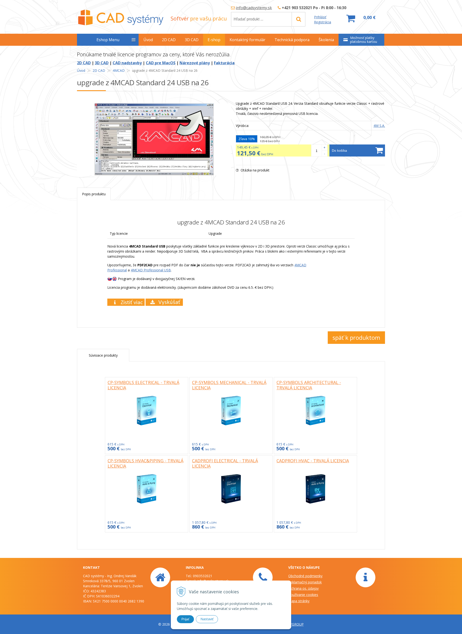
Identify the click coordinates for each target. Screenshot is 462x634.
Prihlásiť (320, 17)
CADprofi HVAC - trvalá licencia (312, 461)
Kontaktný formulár (247, 39)
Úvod (81, 70)
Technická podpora (292, 39)
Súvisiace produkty (103, 355)
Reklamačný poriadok (305, 582)
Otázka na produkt (255, 170)
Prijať (185, 619)
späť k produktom (356, 337)
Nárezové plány (195, 62)
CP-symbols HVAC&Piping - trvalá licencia (145, 463)
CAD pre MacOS (160, 62)
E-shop (214, 39)
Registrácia (322, 22)
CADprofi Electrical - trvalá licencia (225, 463)
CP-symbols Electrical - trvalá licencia (143, 385)
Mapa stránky (298, 601)
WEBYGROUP (293, 624)
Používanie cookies (303, 594)
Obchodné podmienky (305, 576)
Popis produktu (94, 194)
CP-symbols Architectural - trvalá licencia (308, 385)
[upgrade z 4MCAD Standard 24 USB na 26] (154, 139)
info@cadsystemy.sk (254, 7)
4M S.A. (379, 125)
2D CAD (84, 62)
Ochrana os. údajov (303, 588)
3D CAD (102, 62)
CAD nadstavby (127, 62)
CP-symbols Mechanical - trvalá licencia (229, 385)
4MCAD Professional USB (151, 270)
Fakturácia (224, 62)
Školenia (326, 39)
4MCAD (119, 70)
